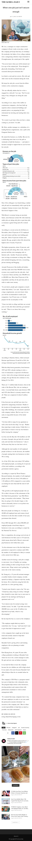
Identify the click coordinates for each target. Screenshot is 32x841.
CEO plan (8, 727)
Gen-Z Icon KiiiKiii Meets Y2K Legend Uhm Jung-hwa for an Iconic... (20, 799)
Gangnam (14, 727)
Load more (15, 822)
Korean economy (25, 727)
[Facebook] (13, 733)
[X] (16, 733)
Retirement (10, 729)
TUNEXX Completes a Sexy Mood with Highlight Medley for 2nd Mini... (20, 807)
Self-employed (18, 729)
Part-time (4, 729)
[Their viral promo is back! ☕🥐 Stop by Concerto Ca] (16, 764)
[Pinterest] (20, 733)
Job (19, 727)
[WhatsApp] (24, 733)
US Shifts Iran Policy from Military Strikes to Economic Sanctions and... (19, 792)
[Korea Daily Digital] (4, 723)
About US (16, 836)
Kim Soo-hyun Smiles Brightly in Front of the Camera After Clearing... (20, 815)
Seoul (24, 729)
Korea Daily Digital (12, 723)
